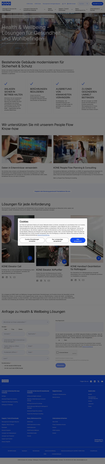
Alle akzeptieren (78, 240)
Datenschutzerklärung (43, 235)
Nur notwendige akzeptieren (57, 240)
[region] (52, 232)
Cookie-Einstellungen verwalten (32, 240)
